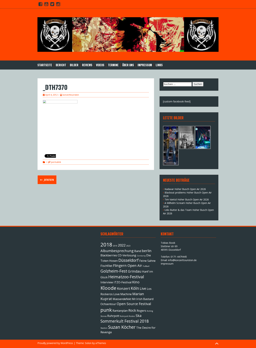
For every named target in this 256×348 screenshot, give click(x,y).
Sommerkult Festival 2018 (124, 321)
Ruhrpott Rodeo (127, 316)
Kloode (108, 288)
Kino (135, 282)
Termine (113, 65)
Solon (88, 343)
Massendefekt (122, 299)
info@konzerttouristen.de (182, 260)
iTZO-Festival (122, 282)
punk (106, 309)
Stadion (103, 328)
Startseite (44, 65)
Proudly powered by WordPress (55, 343)
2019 (115, 246)
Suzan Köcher (121, 327)
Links (159, 65)
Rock (132, 310)
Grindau (134, 271)
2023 (128, 246)
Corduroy (141, 255)
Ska (138, 315)
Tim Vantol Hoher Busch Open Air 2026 (187, 199)
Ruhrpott (113, 316)
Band (137, 251)
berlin (147, 250)
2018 (106, 244)
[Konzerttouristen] (128, 34)
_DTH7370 (48, 179)
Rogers (141, 311)
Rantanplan (120, 311)
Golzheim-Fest (113, 271)
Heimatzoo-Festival (126, 277)
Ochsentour (108, 304)
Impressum (145, 65)
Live (143, 288)
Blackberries (108, 255)
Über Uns (128, 65)
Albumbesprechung (117, 250)
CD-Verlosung (127, 255)
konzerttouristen (71, 94)
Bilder (74, 65)
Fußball (146, 266)
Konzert (123, 288)
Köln (135, 288)
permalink (56, 162)
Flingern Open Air (127, 265)
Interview (106, 282)
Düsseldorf (128, 260)
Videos (100, 65)
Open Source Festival (134, 303)
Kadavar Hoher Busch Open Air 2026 (185, 189)
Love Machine (122, 294)
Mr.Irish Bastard (142, 299)
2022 (122, 245)
